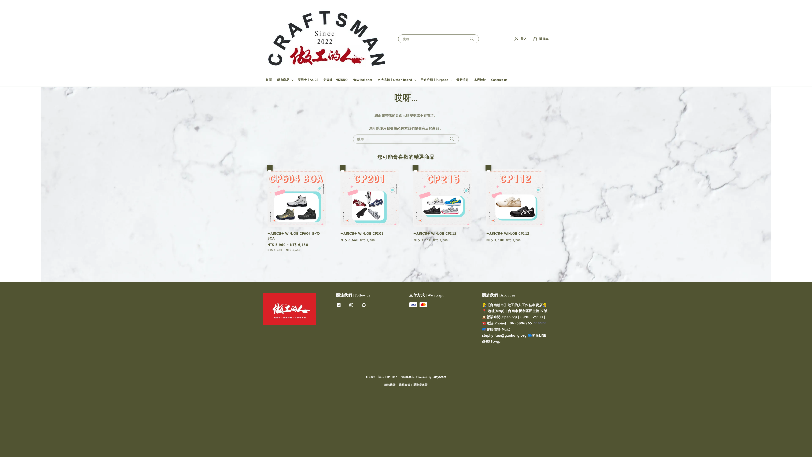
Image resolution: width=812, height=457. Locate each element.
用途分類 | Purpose (434, 80)
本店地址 (480, 80)
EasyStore (440, 377)
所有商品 (283, 80)
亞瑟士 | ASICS (308, 80)
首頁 (269, 80)
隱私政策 (404, 384)
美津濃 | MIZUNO (335, 80)
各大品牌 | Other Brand (395, 80)
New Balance (363, 80)
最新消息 (462, 80)
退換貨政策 (420, 384)
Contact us (499, 80)
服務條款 (390, 384)
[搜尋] (472, 39)
